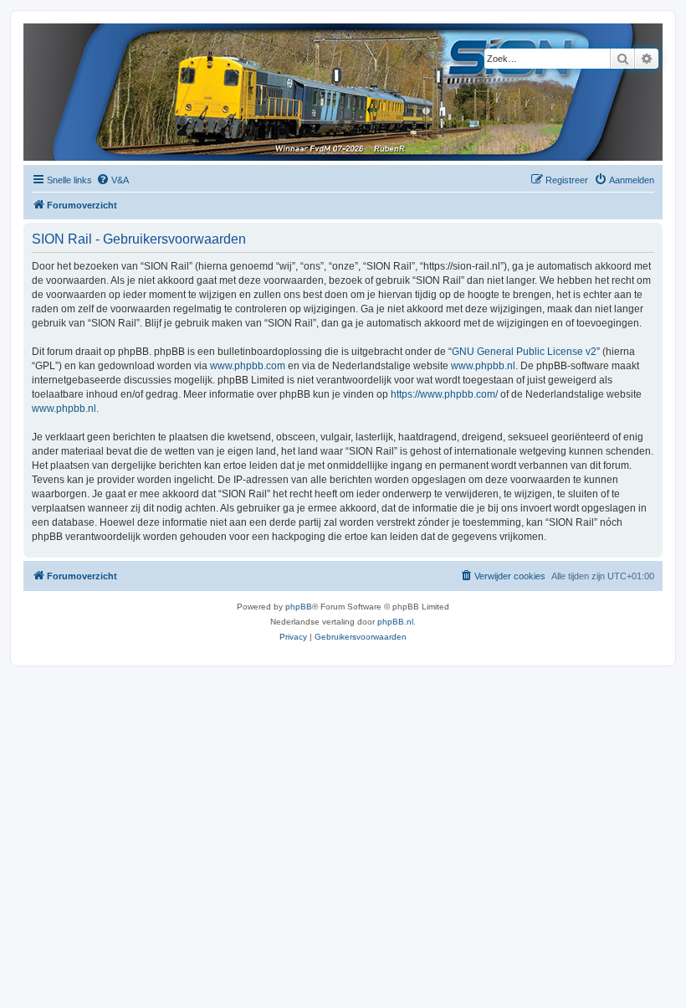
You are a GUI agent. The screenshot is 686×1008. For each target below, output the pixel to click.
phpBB (298, 606)
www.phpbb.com (247, 366)
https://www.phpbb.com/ (444, 394)
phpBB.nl (395, 621)
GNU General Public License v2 (524, 351)
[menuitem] (112, 180)
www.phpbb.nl (483, 366)
